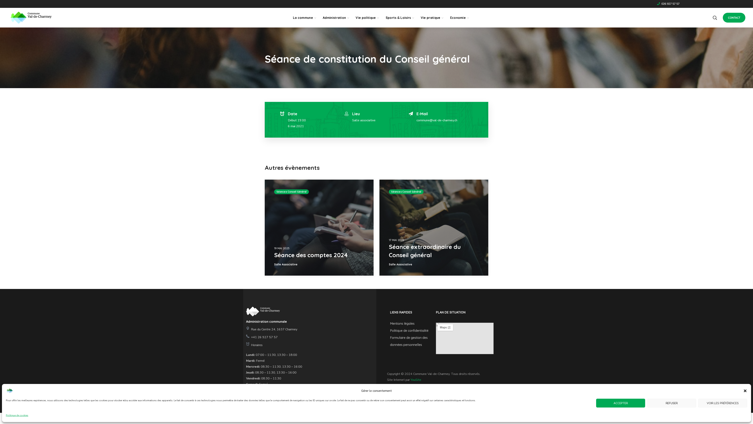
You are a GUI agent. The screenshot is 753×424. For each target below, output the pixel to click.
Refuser (672, 403)
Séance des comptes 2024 (311, 255)
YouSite (416, 380)
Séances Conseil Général (291, 191)
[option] (319, 228)
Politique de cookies (17, 415)
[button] (745, 391)
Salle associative (364, 120)
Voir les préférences (723, 403)
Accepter (621, 403)
